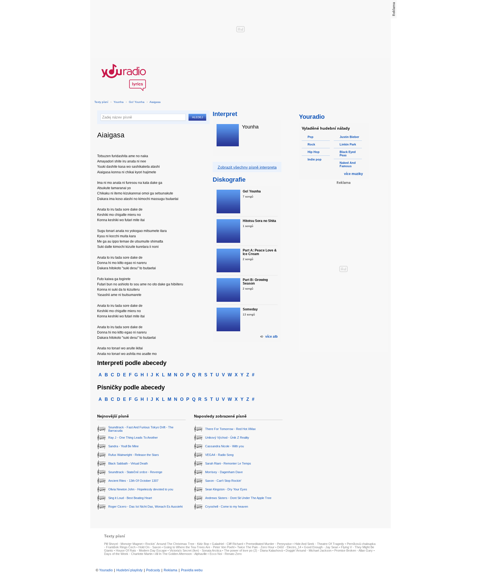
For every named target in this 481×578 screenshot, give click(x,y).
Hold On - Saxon (149, 547)
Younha (119, 101)
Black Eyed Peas (348, 153)
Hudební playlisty (129, 570)
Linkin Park (348, 144)
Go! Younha (136, 101)
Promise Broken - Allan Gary (353, 550)
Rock (311, 144)
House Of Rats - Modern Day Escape (141, 550)
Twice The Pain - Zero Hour (255, 547)
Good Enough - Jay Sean (321, 547)
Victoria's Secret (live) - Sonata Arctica (195, 550)
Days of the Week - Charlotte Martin (128, 553)
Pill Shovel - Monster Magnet (123, 543)
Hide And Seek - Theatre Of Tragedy (319, 543)
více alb (271, 337)
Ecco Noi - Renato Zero (226, 553)
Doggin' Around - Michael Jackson (309, 550)
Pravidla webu (192, 570)
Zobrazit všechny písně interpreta (247, 167)
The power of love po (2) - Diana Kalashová (253, 550)
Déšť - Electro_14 (289, 547)
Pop (310, 137)
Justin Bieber (349, 137)
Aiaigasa (155, 101)
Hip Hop (314, 152)
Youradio (106, 570)
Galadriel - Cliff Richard (227, 543)
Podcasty (153, 570)
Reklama (170, 570)
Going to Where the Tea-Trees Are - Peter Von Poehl (199, 547)
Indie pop (315, 159)
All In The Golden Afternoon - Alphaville (181, 553)
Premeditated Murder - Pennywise (269, 543)
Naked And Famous (348, 164)
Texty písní (101, 101)
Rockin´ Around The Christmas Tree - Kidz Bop (177, 543)
